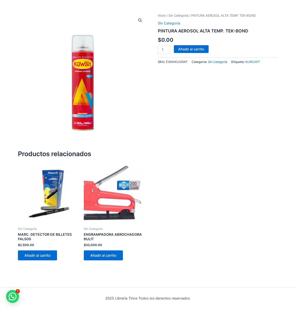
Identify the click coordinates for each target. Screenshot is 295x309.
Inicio (162, 16)
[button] (140, 20)
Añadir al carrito (191, 49)
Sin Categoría (178, 16)
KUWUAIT (252, 62)
